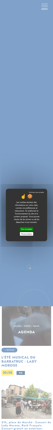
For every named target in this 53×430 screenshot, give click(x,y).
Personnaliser (26, 234)
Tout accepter (26, 229)
